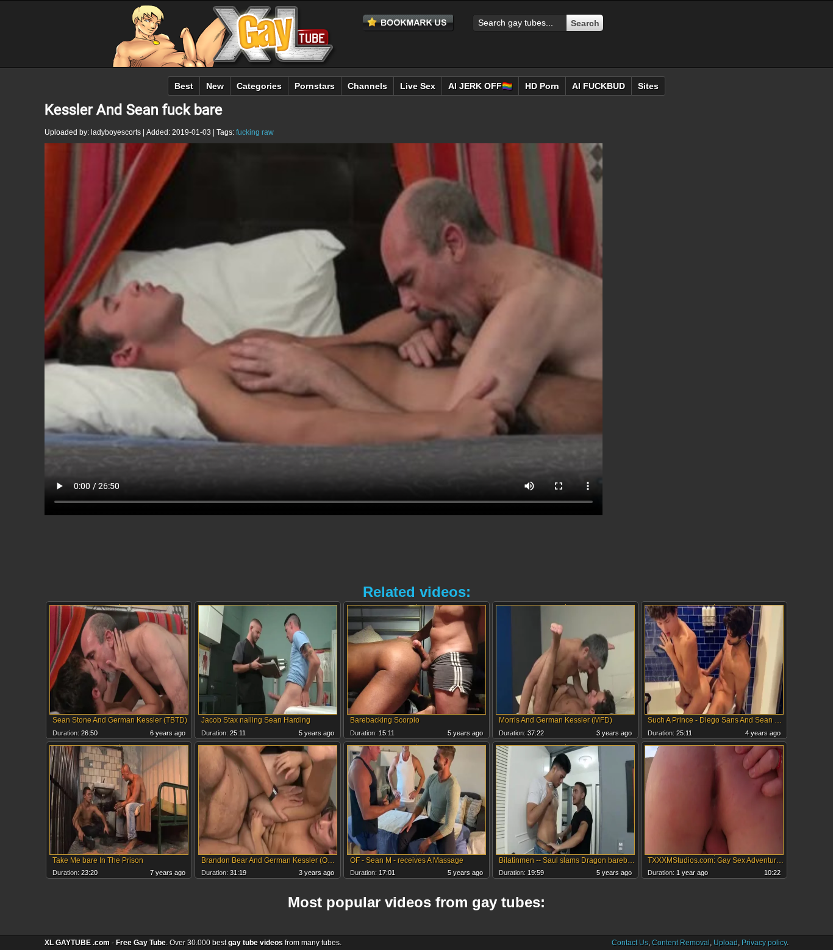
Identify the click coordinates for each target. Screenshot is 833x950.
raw (268, 132)
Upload (725, 942)
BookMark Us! (408, 23)
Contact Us (630, 942)
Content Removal (681, 942)
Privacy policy (764, 942)
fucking (248, 132)
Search (585, 23)
